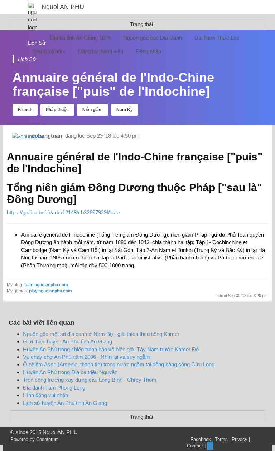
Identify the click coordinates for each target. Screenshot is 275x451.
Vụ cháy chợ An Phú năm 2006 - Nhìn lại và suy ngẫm (86, 357)
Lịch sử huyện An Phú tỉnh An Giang (65, 403)
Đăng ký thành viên (100, 51)
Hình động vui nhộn (45, 395)
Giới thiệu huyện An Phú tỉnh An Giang (67, 341)
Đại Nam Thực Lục (216, 38)
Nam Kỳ (124, 109)
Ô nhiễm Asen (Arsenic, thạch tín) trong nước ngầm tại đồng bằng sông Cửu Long (118, 364)
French (25, 109)
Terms (221, 439)
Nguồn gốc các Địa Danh (152, 38)
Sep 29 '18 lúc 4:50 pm (113, 136)
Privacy (239, 439)
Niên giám (92, 109)
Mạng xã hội (47, 51)
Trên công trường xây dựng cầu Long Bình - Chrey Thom (89, 380)
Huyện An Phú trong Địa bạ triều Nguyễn (70, 372)
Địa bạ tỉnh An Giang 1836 (80, 38)
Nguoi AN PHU (63, 6)
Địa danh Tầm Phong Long (54, 388)
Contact (195, 445)
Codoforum (47, 439)
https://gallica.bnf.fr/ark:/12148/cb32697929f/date (63, 212)
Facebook (200, 439)
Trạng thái (141, 417)
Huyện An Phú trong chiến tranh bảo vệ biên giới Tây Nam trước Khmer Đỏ (111, 349)
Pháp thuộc (57, 109)
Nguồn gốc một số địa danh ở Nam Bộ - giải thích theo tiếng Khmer (101, 334)
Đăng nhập (148, 51)
